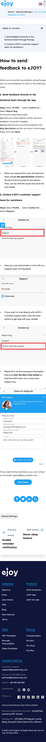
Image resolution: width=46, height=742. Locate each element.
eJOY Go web (32, 599)
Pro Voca (30, 645)
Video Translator (9, 648)
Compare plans (33, 635)
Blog (4, 609)
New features (8, 614)
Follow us (6, 696)
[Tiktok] (28, 697)
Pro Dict (30, 640)
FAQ (4, 604)
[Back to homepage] (7, 4)
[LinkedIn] (38, 697)
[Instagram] (33, 697)
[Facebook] (19, 697)
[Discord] (28, 689)
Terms (4, 619)
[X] (42, 697)
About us (6, 590)
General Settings (24, 12)
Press (4, 595)
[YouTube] (23, 697)
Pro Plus (30, 650)
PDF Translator (9, 635)
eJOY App (31, 595)
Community (7, 688)
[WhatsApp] (19, 689)
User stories (7, 599)
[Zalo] (23, 689)
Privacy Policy (12, 733)
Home (10, 12)
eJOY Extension (33, 590)
